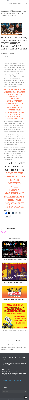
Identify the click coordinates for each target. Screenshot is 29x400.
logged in (9, 344)
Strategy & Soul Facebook (11, 380)
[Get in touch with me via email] (7, 231)
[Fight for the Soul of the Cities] (14, 3)
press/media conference (16, 131)
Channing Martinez (6, 51)
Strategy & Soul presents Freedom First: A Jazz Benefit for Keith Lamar (15, 259)
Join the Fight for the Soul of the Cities (14, 166)
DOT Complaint (10, 53)
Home (3, 18)
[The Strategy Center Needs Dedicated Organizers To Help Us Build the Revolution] (14, 292)
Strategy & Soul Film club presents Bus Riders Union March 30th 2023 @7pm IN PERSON (15, 282)
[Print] (8, 56)
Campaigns (7, 18)
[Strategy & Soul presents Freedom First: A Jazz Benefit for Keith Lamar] (14, 249)
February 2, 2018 (17, 51)
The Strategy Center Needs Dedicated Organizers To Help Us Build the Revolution (15, 299)
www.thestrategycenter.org (11, 376)
